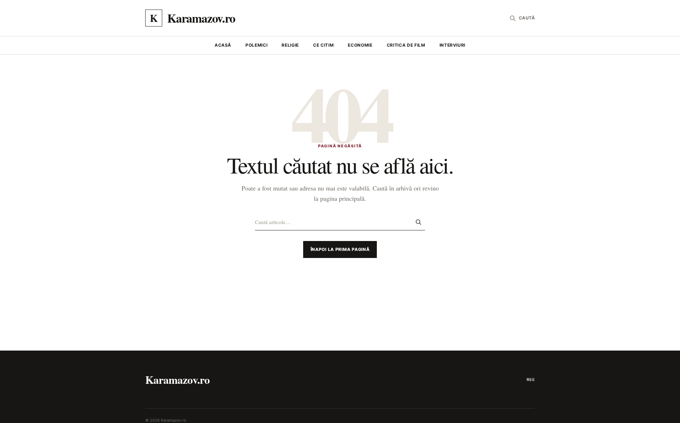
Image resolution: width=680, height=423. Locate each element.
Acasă (223, 45)
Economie (360, 45)
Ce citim (323, 45)
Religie (290, 45)
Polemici (256, 45)
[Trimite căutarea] (418, 222)
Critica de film (406, 45)
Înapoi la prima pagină (340, 249)
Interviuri (453, 45)
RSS (531, 379)
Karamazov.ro (177, 379)
